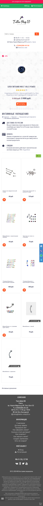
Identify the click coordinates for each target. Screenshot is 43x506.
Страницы (5, 6)
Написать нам (22, 47)
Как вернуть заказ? (21, 436)
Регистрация (37, 6)
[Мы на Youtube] (27, 463)
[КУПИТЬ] (4, 199)
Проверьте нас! (20, 428)
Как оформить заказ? (21, 430)
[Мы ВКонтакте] (16, 463)
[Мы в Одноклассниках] (20, 463)
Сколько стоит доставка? (20, 432)
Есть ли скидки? (21, 441)
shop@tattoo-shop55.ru (22, 414)
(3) (26, 90)
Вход (27, 6)
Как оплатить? (20, 434)
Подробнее (26, 150)
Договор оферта (21, 425)
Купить (22, 104)
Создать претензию (20, 439)
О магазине (20, 423)
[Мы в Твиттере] (23, 463)
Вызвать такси (31, 42)
